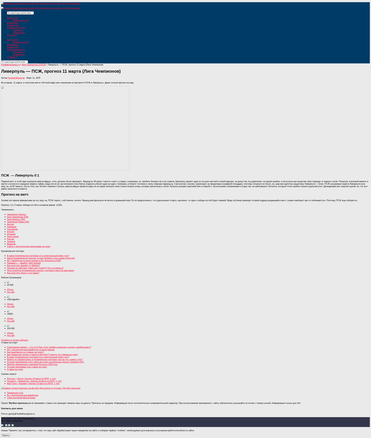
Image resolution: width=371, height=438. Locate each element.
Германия (11, 226)
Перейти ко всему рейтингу (14, 340)
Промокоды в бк (21, 20)
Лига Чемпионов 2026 (17, 217)
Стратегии (18, 30)
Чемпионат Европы (16, 214)
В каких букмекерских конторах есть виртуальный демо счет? (38, 255)
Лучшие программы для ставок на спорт (27, 367)
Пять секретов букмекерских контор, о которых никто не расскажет (40, 270)
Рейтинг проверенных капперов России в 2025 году (32, 364)
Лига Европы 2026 (16, 219)
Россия (10, 239)
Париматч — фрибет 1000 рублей (24, 263)
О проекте (12, 35)
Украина (11, 241)
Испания (11, 234)
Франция (11, 244)
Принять (6, 435)
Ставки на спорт (15, 369)
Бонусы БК (12, 18)
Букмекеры (12, 23)
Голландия (12, 229)
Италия (10, 231)
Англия (10, 224)
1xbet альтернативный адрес (21, 397)
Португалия (13, 236)
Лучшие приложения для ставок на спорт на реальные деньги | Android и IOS (45, 362)
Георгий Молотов (16, 78)
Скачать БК (13, 25)
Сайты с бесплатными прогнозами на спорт (28, 246)
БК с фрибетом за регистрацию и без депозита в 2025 (34, 260)
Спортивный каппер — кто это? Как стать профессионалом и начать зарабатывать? (49, 347)
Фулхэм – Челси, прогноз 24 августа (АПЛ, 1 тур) (31, 378)
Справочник (19, 32)
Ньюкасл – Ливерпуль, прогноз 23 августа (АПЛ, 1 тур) (34, 381)
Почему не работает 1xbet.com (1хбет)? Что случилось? (35, 268)
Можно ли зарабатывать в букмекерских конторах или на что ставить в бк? (44, 359)
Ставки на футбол (16, 27)
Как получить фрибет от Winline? (23, 265)
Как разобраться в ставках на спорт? (25, 352)
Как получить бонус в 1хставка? (23, 273)
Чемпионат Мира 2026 (18, 222)
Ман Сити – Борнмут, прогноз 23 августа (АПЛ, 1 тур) (33, 383)
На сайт (11, 292)
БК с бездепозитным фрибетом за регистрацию (30, 349)
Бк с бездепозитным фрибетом (22, 395)
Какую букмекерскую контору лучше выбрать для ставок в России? (41, 258)
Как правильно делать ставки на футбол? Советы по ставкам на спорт (42, 354)
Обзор (10, 289)
